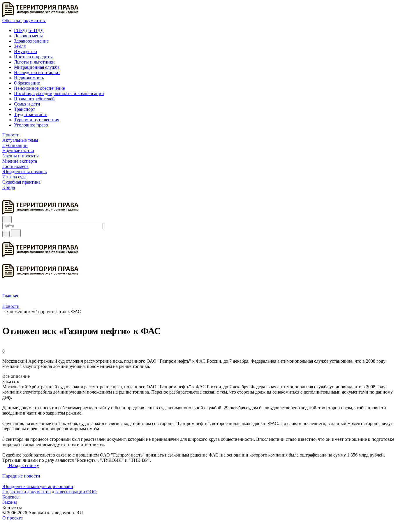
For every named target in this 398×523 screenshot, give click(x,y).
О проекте (12, 517)
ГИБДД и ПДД (29, 30)
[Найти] (16, 233)
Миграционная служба (36, 67)
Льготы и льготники (34, 61)
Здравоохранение (31, 40)
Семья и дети (27, 103)
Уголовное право (31, 124)
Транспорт (24, 109)
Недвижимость (29, 77)
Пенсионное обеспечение (39, 88)
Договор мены (28, 35)
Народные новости (21, 475)
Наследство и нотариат (37, 72)
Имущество (25, 51)
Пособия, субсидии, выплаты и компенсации (59, 93)
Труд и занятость (30, 114)
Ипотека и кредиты (33, 56)
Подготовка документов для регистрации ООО (49, 491)
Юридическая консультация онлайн (37, 486)
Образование (27, 82)
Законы (9, 502)
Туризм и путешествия (36, 119)
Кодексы (11, 496)
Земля (20, 46)
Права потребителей (34, 98)
